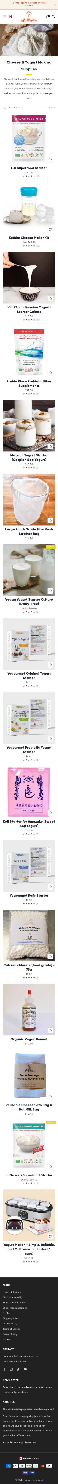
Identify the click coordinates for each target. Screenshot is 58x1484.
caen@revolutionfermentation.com (21, 1356)
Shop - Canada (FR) (12, 1297)
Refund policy (10, 1323)
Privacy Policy (10, 1334)
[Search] (53, 16)
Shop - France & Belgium (15, 1307)
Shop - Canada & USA (14, 1302)
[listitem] (29, 4)
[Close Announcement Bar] (55, 5)
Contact (7, 1339)
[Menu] (4, 16)
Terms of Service (11, 1328)
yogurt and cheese (45, 79)
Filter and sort (15, 107)
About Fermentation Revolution (19, 1442)
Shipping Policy (11, 1318)
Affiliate (7, 1313)
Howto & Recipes (12, 1292)
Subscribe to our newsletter (17, 1387)
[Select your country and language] (11, 17)
